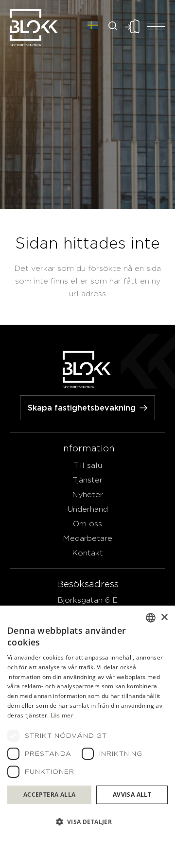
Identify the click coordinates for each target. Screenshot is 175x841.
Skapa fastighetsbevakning (82, 407)
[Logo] (34, 27)
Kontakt (87, 552)
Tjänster (87, 479)
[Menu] (156, 26)
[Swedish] (93, 26)
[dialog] (87, 723)
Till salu (87, 465)
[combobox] (151, 618)
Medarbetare (87, 538)
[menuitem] (114, 27)
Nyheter (87, 494)
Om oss (87, 523)
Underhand (88, 509)
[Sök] (114, 26)
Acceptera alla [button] (49, 794)
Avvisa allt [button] (132, 794)
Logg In (132, 26)
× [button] (164, 617)
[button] (87, 822)
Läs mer (62, 715)
